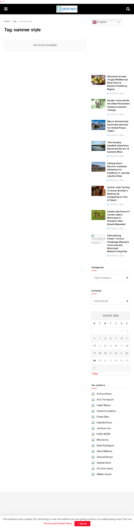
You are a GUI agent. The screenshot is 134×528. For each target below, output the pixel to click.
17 (94, 353)
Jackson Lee (104, 428)
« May (95, 373)
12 (105, 345)
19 (105, 353)
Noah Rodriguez (105, 445)
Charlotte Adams (106, 411)
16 (127, 345)
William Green (104, 474)
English (102, 22)
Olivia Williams (104, 451)
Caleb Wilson (104, 405)
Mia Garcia (102, 439)
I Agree (82, 523)
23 (127, 353)
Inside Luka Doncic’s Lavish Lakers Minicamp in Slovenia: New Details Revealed (118, 218)
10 (94, 345)
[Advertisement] (112, 49)
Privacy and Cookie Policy (58, 523)
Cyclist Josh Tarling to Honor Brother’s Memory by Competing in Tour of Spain (118, 193)
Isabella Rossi (104, 422)
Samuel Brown (105, 457)
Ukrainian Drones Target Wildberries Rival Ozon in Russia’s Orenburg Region (117, 82)
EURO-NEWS (103, 434)
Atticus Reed (104, 393)
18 (100, 353)
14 (116, 345)
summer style (25, 21)
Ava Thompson (105, 399)
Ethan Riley (103, 416)
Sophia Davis (104, 462)
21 (116, 353)
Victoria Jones (105, 468)
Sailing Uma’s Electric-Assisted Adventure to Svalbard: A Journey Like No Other (118, 169)
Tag (14, 21)
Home (7, 21)
